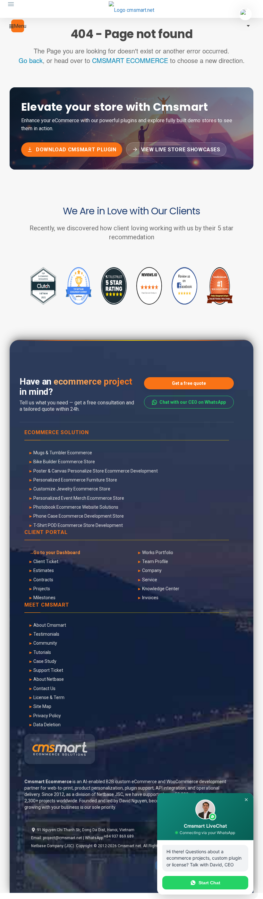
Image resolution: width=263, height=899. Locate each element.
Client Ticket (45, 561)
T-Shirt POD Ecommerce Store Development (78, 525)
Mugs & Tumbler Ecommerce (62, 452)
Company (152, 570)
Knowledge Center (160, 588)
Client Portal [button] (46, 532)
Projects (41, 588)
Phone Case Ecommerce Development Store (78, 516)
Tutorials (42, 652)
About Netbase (48, 679)
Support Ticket (48, 670)
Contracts (43, 579)
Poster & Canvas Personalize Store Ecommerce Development (95, 470)
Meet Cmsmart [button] (46, 605)
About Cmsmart (49, 625)
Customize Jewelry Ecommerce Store (71, 488)
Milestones (44, 597)
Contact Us (44, 688)
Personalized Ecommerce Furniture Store (75, 479)
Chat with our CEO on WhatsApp (192, 402)
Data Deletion (47, 724)
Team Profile (155, 561)
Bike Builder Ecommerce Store (64, 461)
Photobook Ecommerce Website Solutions (75, 507)
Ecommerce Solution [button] (56, 432)
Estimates (43, 570)
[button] (17, 26)
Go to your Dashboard (56, 552)
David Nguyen (133, 800)
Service (149, 579)
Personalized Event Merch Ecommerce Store (78, 498)
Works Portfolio (157, 552)
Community (45, 643)
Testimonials (46, 634)
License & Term (48, 697)
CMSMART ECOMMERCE (130, 60)
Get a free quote (189, 383)
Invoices (150, 597)
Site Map (42, 706)
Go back (31, 60)
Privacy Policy (47, 715)
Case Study (44, 661)
